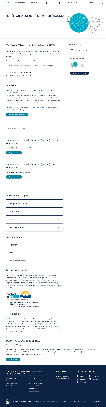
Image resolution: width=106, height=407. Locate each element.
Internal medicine (16, 227)
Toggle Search (102, 3)
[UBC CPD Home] (53, 3)
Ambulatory (13, 211)
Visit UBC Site (96, 401)
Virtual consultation (17, 260)
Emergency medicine (17, 203)
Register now (13, 153)
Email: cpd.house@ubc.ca (83, 51)
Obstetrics (13, 219)
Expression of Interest (17, 115)
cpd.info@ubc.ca (44, 354)
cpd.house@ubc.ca (12, 110)
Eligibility (13, 244)
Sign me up (13, 359)
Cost (10, 252)
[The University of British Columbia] (8, 401)
